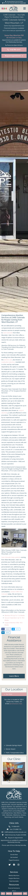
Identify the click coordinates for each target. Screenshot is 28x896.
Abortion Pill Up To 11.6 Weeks (15, 615)
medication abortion (8, 362)
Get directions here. (16, 704)
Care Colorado (7, 333)
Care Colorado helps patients (10, 557)
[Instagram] (18, 865)
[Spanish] (5, 8)
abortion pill (8, 360)
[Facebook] (14, 865)
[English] (3, 8)
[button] (6, 629)
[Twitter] (10, 865)
